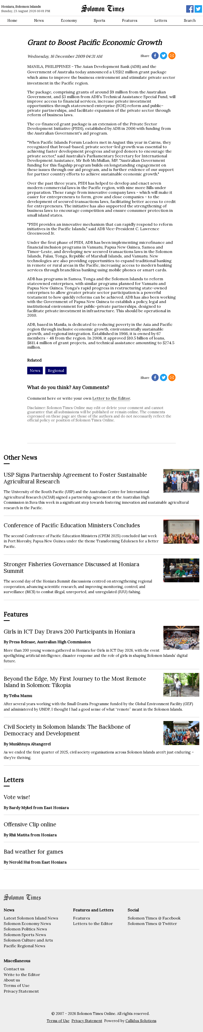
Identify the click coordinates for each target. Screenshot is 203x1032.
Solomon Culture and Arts (28, 940)
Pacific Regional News (24, 945)
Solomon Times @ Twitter (152, 923)
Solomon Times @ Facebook (154, 918)
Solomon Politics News (25, 928)
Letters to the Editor (93, 923)
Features (129, 20)
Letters (160, 20)
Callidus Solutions (141, 1021)
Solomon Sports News (25, 934)
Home (12, 20)
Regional (56, 370)
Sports (99, 20)
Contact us (14, 968)
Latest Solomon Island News (31, 918)
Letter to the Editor (111, 398)
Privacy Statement (21, 991)
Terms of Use (16, 985)
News (39, 20)
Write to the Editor (22, 974)
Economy (69, 20)
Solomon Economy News (27, 923)
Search (190, 20)
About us (12, 979)
